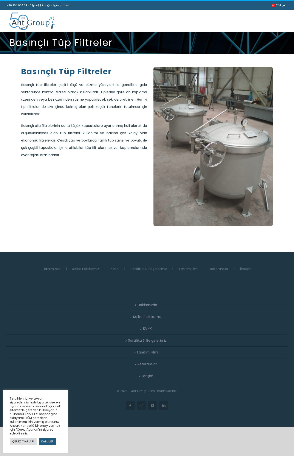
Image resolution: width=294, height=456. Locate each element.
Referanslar (219, 268)
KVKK (115, 268)
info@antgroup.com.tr (56, 5)
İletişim (246, 268)
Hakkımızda (51, 268)
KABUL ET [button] (47, 441)
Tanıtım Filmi (188, 268)
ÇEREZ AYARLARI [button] (23, 441)
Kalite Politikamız (85, 268)
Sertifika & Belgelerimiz (149, 268)
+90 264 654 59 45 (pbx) (22, 5)
